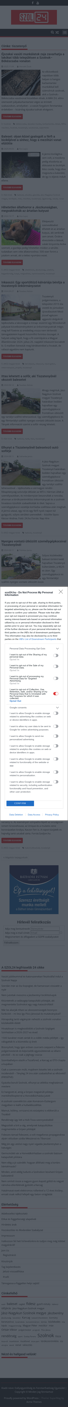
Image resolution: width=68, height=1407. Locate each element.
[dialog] (34, 704)
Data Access (34, 814)
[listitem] (34, 648)
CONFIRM (20, 803)
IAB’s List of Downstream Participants (37, 639)
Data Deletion (16, 814)
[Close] (62, 593)
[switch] (55, 655)
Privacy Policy (52, 814)
